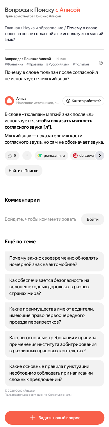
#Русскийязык (57, 64)
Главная (12, 27)
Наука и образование (43, 27)
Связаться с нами (60, 394)
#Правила (34, 64)
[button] (100, 62)
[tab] (12, 155)
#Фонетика (14, 64)
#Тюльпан (81, 64)
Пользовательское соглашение (26, 394)
